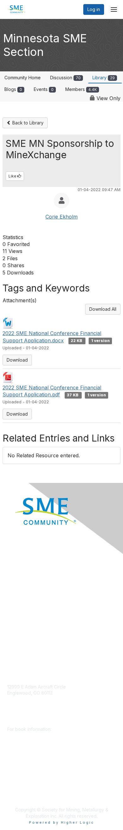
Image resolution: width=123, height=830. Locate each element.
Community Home (22, 77)
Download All (102, 309)
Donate (14, 570)
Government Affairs (27, 598)
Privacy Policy (22, 626)
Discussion (65, 77)
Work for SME (21, 617)
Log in (93, 9)
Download (17, 360)
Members (81, 89)
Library (103, 77)
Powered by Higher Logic (61, 822)
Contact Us (18, 645)
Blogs (13, 89)
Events (44, 89)
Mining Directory (24, 607)
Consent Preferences (29, 635)
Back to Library (27, 122)
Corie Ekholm (61, 217)
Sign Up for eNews (27, 579)
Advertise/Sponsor (26, 589)
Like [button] (13, 176)
